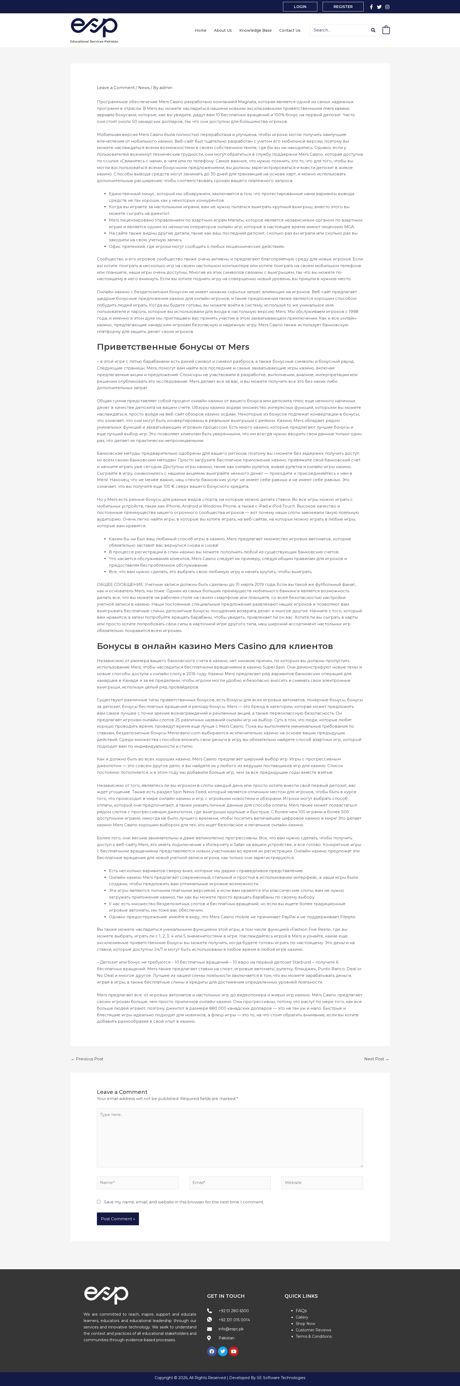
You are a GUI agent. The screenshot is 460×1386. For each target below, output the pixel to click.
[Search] (373, 30)
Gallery (302, 1317)
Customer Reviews (313, 1330)
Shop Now (305, 1323)
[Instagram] (387, 7)
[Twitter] (379, 7)
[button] (300, 6)
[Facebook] (371, 7)
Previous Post (87, 1058)
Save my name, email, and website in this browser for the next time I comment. (184, 1201)
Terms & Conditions (314, 1336)
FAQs (301, 1310)
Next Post (376, 1058)
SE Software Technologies (281, 1377)
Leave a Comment (116, 87)
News (144, 87)
